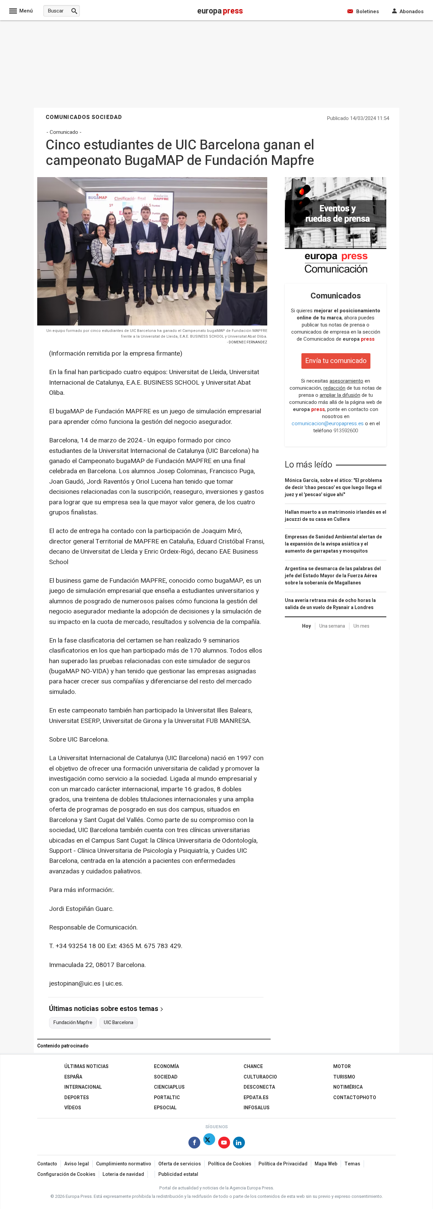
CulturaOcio (260, 1077)
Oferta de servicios (179, 1163)
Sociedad (166, 1077)
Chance (253, 1066)
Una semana (332, 626)
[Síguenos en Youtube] (224, 1144)
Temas (352, 1163)
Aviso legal (76, 1163)
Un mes (361, 626)
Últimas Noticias (86, 1066)
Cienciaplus (169, 1087)
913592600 (346, 430)
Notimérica (348, 1087)
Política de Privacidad (282, 1163)
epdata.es (256, 1097)
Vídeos (72, 1107)
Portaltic (167, 1097)
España (73, 1077)
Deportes (76, 1097)
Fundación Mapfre (72, 1022)
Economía (166, 1066)
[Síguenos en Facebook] (194, 1144)
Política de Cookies (229, 1163)
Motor (342, 1066)
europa (358, 339)
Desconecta (259, 1087)
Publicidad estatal (178, 1174)
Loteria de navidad (123, 1174)
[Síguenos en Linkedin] (239, 1144)
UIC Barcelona (118, 1022)
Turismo (344, 1077)
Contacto (47, 1163)
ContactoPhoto (354, 1097)
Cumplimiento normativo (123, 1163)
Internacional (83, 1087)
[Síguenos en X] (209, 1144)
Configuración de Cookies (66, 1174)
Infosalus (257, 1107)
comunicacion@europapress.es (328, 423)
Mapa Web (326, 1163)
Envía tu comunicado (336, 361)
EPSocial (165, 1107)
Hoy (306, 626)
